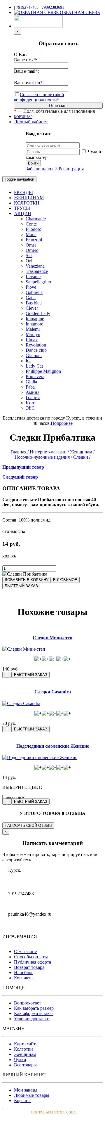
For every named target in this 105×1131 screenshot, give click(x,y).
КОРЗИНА (23, 117)
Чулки (20, 1059)
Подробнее (62, 423)
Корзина (22, 1100)
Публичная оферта (32, 961)
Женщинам (81, 451)
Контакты (24, 977)
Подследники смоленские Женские (52, 746)
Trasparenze (37, 271)
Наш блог (23, 972)
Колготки (23, 1049)
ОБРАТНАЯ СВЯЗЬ (79, 12)
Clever (32, 308)
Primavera (35, 376)
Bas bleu (34, 302)
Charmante (36, 218)
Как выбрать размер (34, 1008)
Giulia (31, 381)
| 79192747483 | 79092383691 (39, 7)
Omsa (31, 245)
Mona (31, 234)
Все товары (25, 1064)
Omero (32, 250)
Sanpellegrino (38, 281)
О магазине (25, 951)
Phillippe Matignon (43, 371)
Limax (32, 339)
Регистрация (71, 168)
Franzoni (34, 239)
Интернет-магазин (48, 451)
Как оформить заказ (33, 1013)
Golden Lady (38, 313)
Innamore (34, 323)
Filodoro (33, 229)
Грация (33, 397)
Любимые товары (31, 1095)
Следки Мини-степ (52, 637)
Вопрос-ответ (27, 1002)
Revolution (36, 344)
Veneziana (35, 266)
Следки (80, 457)
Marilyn (33, 334)
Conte (31, 223)
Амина (32, 392)
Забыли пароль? (41, 168)
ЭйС (30, 408)
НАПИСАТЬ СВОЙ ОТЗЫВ (28, 825)
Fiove (31, 287)
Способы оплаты (31, 956)
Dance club (36, 350)
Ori (29, 260)
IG (28, 360)
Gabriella (34, 292)
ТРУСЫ (22, 208)
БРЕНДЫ (23, 192)
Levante (33, 276)
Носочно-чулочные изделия (42, 457)
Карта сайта (26, 1043)
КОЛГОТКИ (26, 202)
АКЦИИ (22, 213)
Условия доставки (32, 1018)
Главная (18, 451)
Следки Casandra (52, 691)
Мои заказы (25, 1089)
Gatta (31, 297)
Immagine (35, 318)
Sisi (29, 255)
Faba (30, 386)
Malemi (33, 329)
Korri (31, 402)
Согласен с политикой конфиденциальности (39, 97)
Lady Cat (34, 365)
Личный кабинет (31, 121)
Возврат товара (29, 967)
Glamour (34, 355)
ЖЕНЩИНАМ (29, 197)
